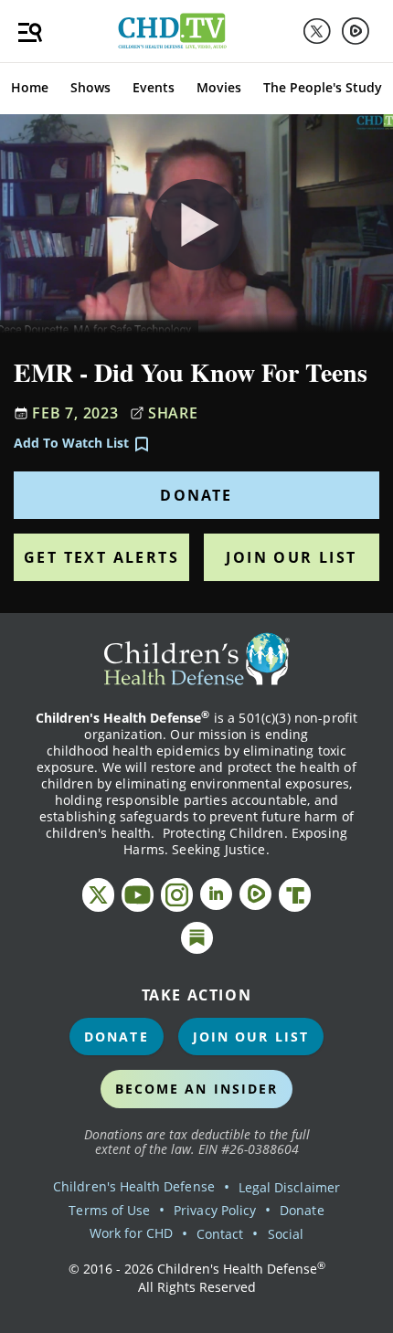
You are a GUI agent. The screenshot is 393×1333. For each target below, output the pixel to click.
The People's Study (322, 87)
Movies (218, 87)
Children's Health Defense (134, 1186)
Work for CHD (131, 1233)
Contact (219, 1234)
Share (173, 413)
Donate (196, 495)
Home (29, 87)
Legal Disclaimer (289, 1187)
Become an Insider (197, 1088)
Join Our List (291, 557)
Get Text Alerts (101, 557)
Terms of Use (109, 1210)
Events (154, 87)
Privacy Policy (215, 1210)
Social (285, 1234)
